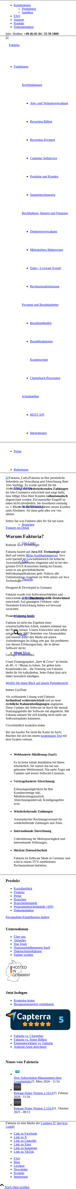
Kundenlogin (22, 5)
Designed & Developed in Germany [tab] (29, 587)
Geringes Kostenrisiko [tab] (20, 655)
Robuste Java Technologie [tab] (22, 545)
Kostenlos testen (24, 1000)
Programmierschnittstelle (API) (33, 906)
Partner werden (23, 954)
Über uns (20, 936)
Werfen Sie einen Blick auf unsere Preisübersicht (37, 683)
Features (19, 892)
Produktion (29, 8)
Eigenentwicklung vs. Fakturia (33, 1043)
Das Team (20, 944)
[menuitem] (42, 8)
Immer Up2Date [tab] (16, 690)
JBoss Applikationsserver (42, 555)
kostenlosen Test (51, 735)
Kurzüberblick (23, 888)
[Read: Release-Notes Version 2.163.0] (17, 1089)
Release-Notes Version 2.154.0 (33, 1108)
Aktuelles (20, 940)
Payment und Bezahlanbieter (40, 304)
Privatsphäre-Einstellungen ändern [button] (27, 917)
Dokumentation (24, 27)
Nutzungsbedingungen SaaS (32, 947)
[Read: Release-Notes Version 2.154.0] (17, 1104)
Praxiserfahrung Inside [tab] (20, 615)
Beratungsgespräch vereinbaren (34, 1004)
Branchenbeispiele (25, 903)
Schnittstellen (30, 396)
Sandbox (27, 12)
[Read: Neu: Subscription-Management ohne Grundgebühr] (17, 1074)
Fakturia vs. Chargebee (28, 1036)
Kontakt (19, 23)
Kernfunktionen (32, 85)
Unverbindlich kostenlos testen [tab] (25, 725)
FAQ (17, 16)
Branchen (20, 899)
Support (19, 19)
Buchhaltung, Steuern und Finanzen (45, 213)
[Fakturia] (12, 45)
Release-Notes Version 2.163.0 (33, 1093)
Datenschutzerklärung (28, 951)
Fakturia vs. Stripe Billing (30, 1039)
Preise (17, 895)
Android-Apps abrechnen (30, 1046)
